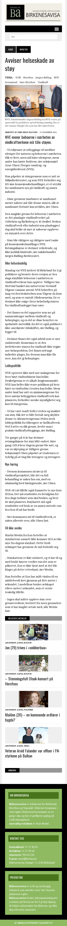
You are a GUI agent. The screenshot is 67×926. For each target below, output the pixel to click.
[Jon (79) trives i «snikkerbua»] (33, 638)
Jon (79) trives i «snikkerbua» (26, 647)
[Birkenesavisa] (33, 12)
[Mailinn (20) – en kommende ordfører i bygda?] (33, 705)
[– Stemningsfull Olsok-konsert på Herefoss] (33, 669)
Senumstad (11, 82)
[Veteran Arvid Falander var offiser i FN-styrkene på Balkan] (33, 741)
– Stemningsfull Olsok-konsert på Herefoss (29, 681)
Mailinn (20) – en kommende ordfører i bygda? (32, 717)
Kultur (28, 642)
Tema (26, 746)
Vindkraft (43, 82)
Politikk (28, 709)
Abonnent (10, 642)
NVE (56, 77)
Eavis (20, 642)
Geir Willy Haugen (27, 132)
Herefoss (28, 77)
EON (18, 77)
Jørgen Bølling (44, 77)
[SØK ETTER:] (33, 36)
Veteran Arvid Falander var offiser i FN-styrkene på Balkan (32, 753)
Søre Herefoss (27, 82)
